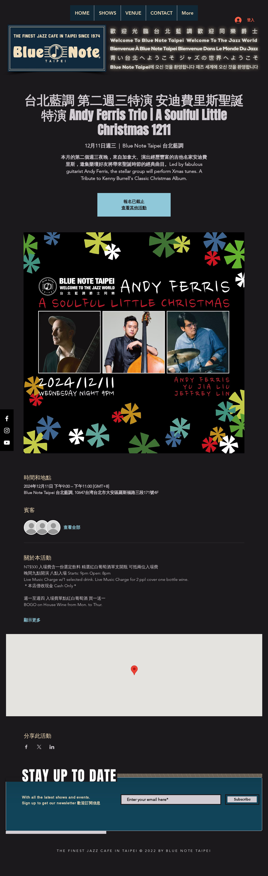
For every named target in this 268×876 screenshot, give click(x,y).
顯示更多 (32, 620)
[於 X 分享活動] (39, 747)
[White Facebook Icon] (6, 418)
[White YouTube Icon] (6, 442)
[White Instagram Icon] (6, 430)
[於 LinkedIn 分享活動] (51, 747)
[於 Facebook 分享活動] (26, 747)
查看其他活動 (134, 207)
